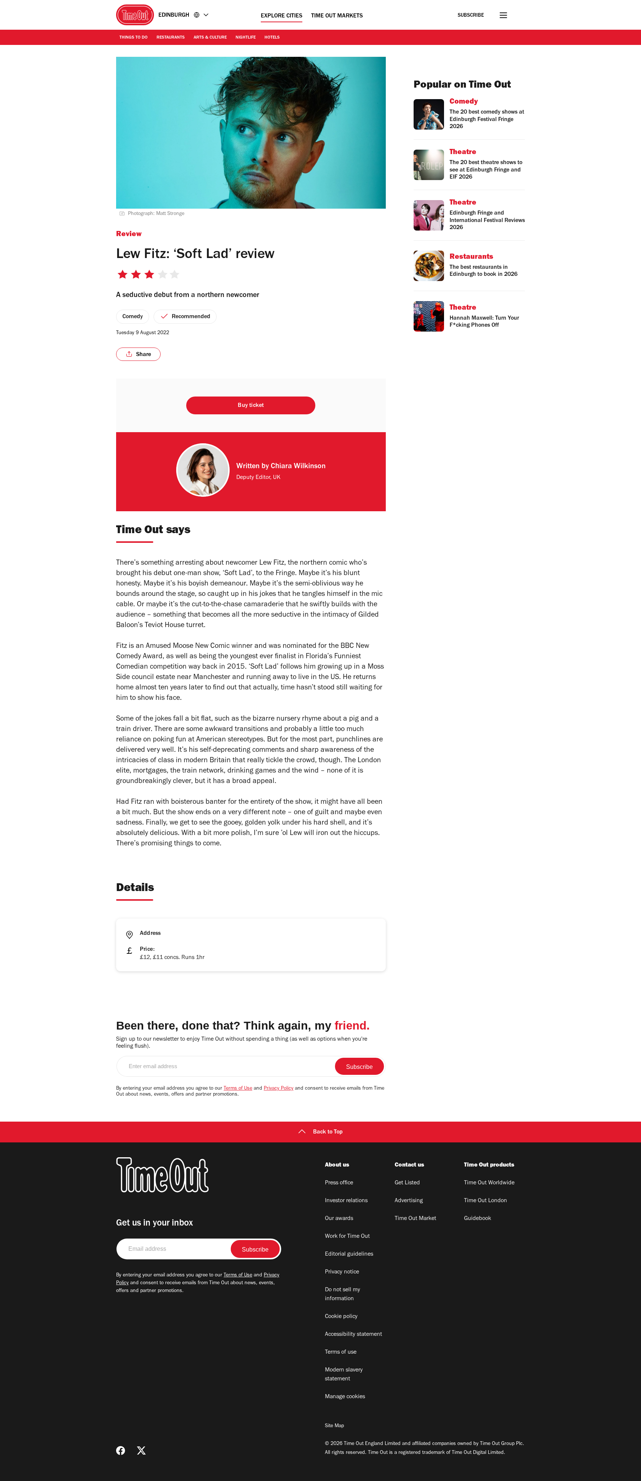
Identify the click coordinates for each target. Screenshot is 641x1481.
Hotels (272, 38)
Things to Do (133, 38)
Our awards (339, 1219)
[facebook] (120, 1450)
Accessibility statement (353, 1335)
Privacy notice (342, 1272)
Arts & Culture (210, 38)
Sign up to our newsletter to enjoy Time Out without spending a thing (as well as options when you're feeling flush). (241, 1043)
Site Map (334, 1426)
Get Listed (407, 1183)
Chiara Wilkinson (298, 467)
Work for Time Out (347, 1237)
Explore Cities (281, 16)
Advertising (409, 1201)
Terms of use (340, 1353)
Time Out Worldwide (489, 1183)
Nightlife (246, 38)
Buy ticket (251, 406)
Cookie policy (341, 1317)
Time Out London (485, 1201)
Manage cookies (345, 1397)
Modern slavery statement (344, 1374)
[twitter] (141, 1450)
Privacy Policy (278, 1089)
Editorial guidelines (349, 1254)
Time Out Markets (337, 16)
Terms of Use (238, 1089)
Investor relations (346, 1201)
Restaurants (171, 38)
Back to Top (328, 1132)
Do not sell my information (342, 1294)
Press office (339, 1183)
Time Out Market (415, 1219)
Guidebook (477, 1219)
